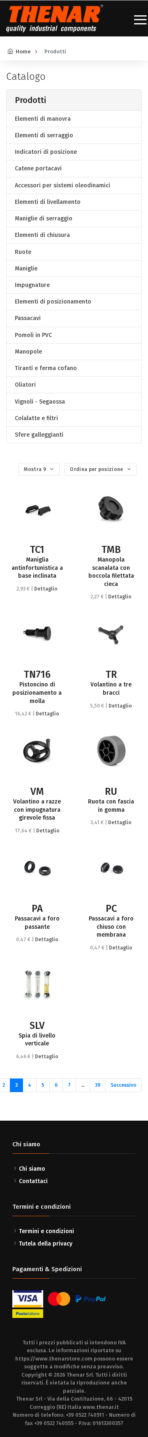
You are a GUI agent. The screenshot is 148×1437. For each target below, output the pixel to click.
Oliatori (25, 384)
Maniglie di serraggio (43, 218)
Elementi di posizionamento (53, 301)
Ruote (23, 252)
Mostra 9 (35, 469)
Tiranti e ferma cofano (46, 368)
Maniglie (26, 268)
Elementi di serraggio (44, 135)
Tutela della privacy (45, 1243)
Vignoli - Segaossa (40, 401)
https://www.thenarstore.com (53, 1359)
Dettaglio (46, 589)
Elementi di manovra (43, 118)
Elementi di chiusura (42, 235)
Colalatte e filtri (36, 418)
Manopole (28, 351)
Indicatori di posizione (46, 151)
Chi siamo (32, 1168)
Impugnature (32, 285)
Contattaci (33, 1181)
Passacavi (28, 318)
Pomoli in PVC (33, 335)
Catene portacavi (38, 168)
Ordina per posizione (97, 469)
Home (23, 51)
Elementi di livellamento (48, 202)
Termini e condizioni (46, 1231)
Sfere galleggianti (39, 434)
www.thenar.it (101, 1407)
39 (97, 1085)
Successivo (123, 1085)
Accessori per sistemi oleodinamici (62, 185)
